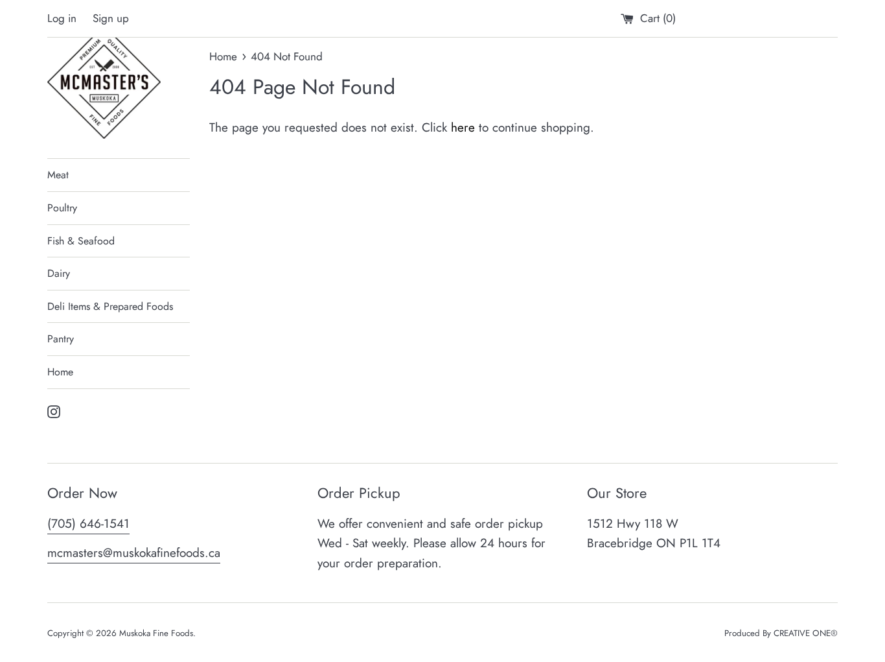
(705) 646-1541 (88, 523)
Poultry (62, 207)
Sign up (111, 18)
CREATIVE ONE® (806, 633)
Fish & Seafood (81, 240)
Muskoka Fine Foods (156, 633)
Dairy (58, 273)
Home (60, 371)
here (463, 127)
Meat (58, 174)
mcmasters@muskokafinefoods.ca (133, 553)
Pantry (60, 338)
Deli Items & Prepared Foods (110, 306)
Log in (61, 18)
